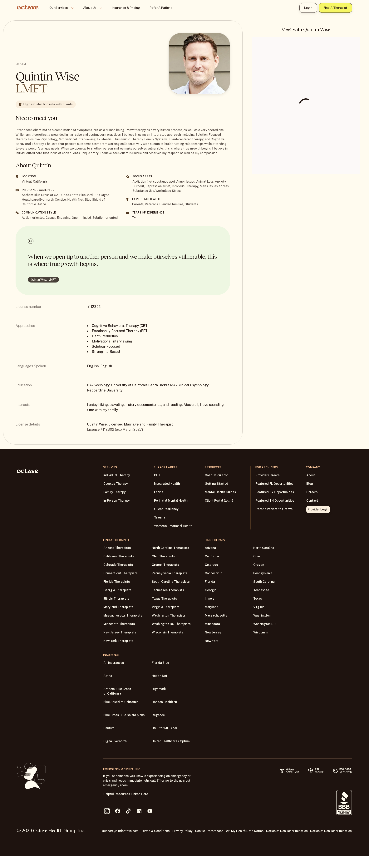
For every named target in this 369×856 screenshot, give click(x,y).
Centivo (108, 728)
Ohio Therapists (163, 556)
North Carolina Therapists (170, 548)
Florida (210, 581)
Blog (309, 483)
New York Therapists (118, 641)
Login (308, 8)
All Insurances (113, 663)
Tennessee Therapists (168, 590)
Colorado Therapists (118, 565)
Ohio (256, 556)
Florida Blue (160, 663)
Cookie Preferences (209, 831)
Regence (158, 715)
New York (211, 641)
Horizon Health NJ (164, 702)
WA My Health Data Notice (244, 831)
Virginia (258, 607)
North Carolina (263, 548)
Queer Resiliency (166, 509)
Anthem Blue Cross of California (117, 691)
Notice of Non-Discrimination (287, 831)
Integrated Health (167, 483)
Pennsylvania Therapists (169, 573)
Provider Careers (268, 475)
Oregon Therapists (165, 565)
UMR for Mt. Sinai (164, 728)
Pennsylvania (262, 573)
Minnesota (212, 624)
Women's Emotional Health (173, 526)
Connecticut (214, 573)
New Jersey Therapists (119, 632)
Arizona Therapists (117, 548)
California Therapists (118, 556)
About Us (89, 8)
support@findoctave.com (120, 831)
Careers (312, 492)
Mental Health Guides (220, 492)
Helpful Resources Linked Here (125, 794)
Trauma (159, 517)
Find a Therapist (335, 8)
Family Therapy (114, 492)
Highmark (159, 689)
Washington (262, 615)
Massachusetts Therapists (122, 615)
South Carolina (264, 581)
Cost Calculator (216, 475)
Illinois (209, 598)
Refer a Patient (161, 8)
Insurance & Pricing (126, 8)
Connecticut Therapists (120, 573)
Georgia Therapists (117, 590)
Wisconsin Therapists (167, 632)
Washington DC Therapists (171, 624)
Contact (312, 500)
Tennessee (261, 590)
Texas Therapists (164, 598)
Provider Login (318, 509)
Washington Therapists (169, 615)
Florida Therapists (116, 581)
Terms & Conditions (155, 831)
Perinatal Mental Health (171, 500)
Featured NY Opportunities (275, 492)
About (310, 475)
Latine (158, 492)
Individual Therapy (116, 475)
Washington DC (264, 624)
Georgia (210, 590)
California (212, 556)
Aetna (107, 676)
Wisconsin (260, 632)
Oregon (258, 565)
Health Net (159, 676)
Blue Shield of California (120, 702)
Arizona (210, 548)
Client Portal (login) (219, 500)
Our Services (58, 8)
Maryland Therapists (118, 607)
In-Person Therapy (116, 500)
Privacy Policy (182, 831)
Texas (257, 598)
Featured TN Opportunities (275, 500)
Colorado (211, 565)
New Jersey (213, 632)
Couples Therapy (115, 483)
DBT (157, 475)
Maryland (211, 607)
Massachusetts (216, 615)
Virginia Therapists (166, 607)
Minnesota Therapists (119, 624)
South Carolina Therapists (171, 581)
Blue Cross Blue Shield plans (124, 715)
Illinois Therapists (116, 598)
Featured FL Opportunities (274, 483)
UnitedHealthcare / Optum (171, 741)
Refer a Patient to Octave (274, 509)
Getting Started (216, 483)
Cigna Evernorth (115, 741)
